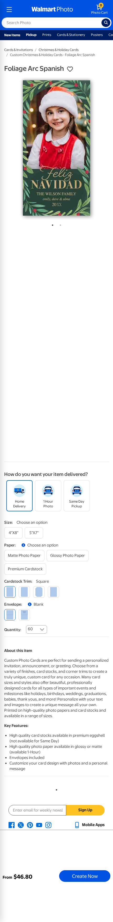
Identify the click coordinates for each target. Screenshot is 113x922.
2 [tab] (59, 224)
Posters (97, 35)
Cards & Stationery (71, 35)
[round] (24, 591)
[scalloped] (53, 591)
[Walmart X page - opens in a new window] (21, 824)
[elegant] (38, 591)
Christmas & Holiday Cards (59, 50)
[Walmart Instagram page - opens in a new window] (48, 824)
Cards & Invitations (18, 50)
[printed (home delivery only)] (24, 614)
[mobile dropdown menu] (9, 9)
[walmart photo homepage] (52, 9)
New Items (12, 35)
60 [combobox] (30, 629)
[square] (10, 591)
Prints (46, 35)
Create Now (85, 876)
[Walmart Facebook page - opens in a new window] (11, 824)
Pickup (31, 35)
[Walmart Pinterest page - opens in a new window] (30, 824)
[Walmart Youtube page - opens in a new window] (39, 824)
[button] (70, 69)
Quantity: (12, 629)
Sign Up (85, 810)
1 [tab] (51, 224)
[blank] (10, 614)
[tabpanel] (56, 148)
